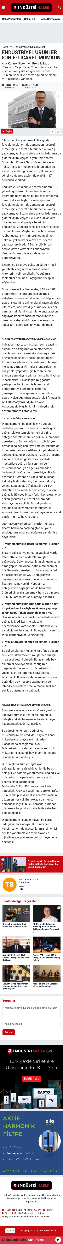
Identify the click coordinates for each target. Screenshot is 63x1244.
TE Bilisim (24, 882)
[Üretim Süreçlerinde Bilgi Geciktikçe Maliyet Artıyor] (16, 913)
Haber (8, 1210)
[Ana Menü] (3, 7)
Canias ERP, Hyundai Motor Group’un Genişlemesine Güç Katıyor (46, 957)
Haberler (7, 47)
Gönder (9, 1032)
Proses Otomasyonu (50, 19)
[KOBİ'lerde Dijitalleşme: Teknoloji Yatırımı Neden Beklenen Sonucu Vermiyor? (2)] (47, 913)
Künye (47, 1216)
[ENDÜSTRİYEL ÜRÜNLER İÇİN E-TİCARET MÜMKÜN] (31, 109)
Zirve (7, 1213)
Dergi (30, 1210)
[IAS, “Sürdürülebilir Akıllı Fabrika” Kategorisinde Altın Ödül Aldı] (16, 944)
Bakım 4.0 (29, 19)
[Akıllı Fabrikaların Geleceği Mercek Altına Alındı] (47, 973)
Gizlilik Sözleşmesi (23, 1213)
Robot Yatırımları (11, 19)
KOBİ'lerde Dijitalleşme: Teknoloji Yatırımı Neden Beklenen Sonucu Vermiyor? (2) (46, 928)
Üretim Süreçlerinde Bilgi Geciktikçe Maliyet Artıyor (14, 925)
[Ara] (59, 7)
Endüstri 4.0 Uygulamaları (30, 47)
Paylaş (9, 131)
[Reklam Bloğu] (31, 1076)
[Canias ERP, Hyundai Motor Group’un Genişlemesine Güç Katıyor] (47, 944)
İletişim (41, 1213)
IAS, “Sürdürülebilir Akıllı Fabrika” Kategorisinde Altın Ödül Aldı (15, 957)
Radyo (19, 1210)
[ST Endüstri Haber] (31, 7)
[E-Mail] (21, 888)
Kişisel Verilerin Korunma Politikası (22, 1216)
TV (39, 1210)
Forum (49, 1210)
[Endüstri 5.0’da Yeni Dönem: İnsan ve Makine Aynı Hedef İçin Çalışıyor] (16, 973)
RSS (11, 1230)
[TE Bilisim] (9, 884)
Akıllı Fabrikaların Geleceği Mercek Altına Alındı (45, 985)
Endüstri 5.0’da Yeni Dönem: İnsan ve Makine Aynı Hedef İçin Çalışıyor (15, 986)
